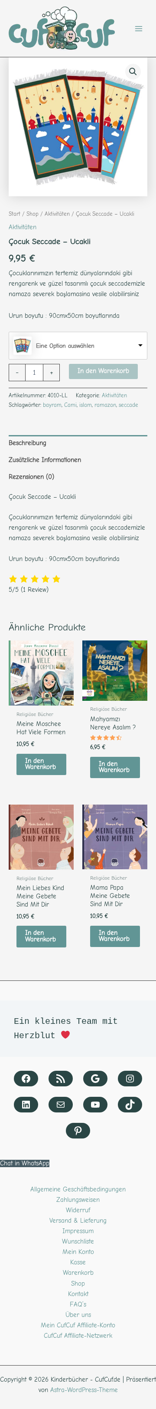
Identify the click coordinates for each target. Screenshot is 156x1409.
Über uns (78, 1315)
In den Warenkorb (103, 371)
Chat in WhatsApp (24, 1163)
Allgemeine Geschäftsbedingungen (78, 1189)
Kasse (78, 1262)
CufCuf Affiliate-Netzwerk (78, 1336)
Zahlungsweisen (78, 1200)
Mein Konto (78, 1252)
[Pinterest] (78, 1130)
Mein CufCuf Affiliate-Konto (78, 1325)
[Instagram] (130, 1078)
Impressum (78, 1231)
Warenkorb (78, 1273)
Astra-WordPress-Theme (84, 1390)
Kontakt (78, 1294)
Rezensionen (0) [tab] (31, 477)
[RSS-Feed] (61, 1078)
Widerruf (78, 1210)
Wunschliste (78, 1241)
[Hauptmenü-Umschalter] (138, 28)
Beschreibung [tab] (27, 443)
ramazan (105, 405)
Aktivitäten (57, 214)
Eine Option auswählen (65, 346)
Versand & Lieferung (78, 1220)
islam (85, 405)
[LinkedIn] (26, 1104)
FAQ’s (78, 1304)
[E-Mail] (61, 1104)
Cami (70, 405)
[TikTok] (130, 1104)
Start (14, 214)
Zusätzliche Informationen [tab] (45, 460)
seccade (128, 405)
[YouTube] (95, 1104)
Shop (32, 214)
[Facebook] (26, 1078)
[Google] (95, 1078)
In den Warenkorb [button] (40, 764)
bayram (52, 405)
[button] (133, 71)
